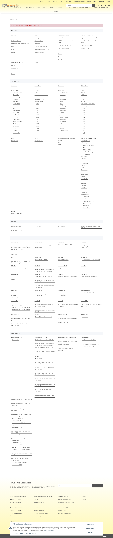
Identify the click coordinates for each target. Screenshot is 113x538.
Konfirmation (16, 115)
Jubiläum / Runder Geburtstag (90, 199)
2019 (37, 112)
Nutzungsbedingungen (64, 51)
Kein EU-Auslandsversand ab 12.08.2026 (18, 253)
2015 (37, 119)
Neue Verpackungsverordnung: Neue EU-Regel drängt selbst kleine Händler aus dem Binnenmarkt (21, 247)
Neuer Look (84, 317)
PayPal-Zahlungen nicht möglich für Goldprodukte (44, 246)
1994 (37, 128)
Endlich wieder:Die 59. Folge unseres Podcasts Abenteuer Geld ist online (44, 270)
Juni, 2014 (37, 274)
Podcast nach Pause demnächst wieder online (21, 278)
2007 (37, 126)
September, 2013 (85, 290)
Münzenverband (39, 40)
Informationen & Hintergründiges (82, 1)
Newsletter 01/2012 (63, 322)
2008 (84, 128)
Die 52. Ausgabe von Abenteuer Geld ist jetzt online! (68, 305)
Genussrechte (15, 298)
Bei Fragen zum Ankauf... (17, 213)
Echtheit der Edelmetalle (41, 46)
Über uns (37, 35)
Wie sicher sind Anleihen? (87, 51)
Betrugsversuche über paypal (89, 276)
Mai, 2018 (60, 257)
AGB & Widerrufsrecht (63, 38)
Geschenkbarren (15, 90)
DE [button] (41, 1)
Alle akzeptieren (90, 524)
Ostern (15, 130)
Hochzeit (15, 101)
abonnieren (98, 485)
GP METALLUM (61, 226)
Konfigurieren (90, 528)
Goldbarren (14, 88)
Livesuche (13, 65)
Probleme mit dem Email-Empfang (21, 309)
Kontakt (109, 1)
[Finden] (93, 5)
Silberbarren (61, 88)
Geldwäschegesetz (39, 52)
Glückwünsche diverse (88, 145)
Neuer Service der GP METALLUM (43, 276)
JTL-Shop (105, 536)
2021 (37, 108)
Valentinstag (16, 97)
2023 (84, 110)
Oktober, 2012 (38, 314)
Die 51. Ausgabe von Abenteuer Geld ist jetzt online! (91, 305)
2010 (37, 121)
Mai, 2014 (60, 274)
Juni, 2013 (37, 300)
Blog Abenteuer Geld (16, 337)
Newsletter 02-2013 (17, 305)
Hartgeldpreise (15, 68)
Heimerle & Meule (16, 226)
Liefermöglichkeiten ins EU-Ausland (67, 337)
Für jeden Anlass (17, 92)
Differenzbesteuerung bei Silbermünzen (41, 294)
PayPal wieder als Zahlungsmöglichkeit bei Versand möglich (21, 262)
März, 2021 (14, 257)
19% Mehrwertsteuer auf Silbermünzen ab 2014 (45, 310)
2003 (84, 132)
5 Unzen (83, 97)
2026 (84, 108)
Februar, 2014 (38, 290)
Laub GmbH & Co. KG (16, 230)
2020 (37, 110)
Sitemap (60, 54)
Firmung (15, 117)
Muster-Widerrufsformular (65, 45)
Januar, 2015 (14, 274)
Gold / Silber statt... (88, 203)
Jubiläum (15, 128)
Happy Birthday (87, 149)
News (94, 1)
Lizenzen (60, 59)
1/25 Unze (37, 88)
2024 (37, 103)
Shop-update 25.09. (63, 268)
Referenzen (38, 43)
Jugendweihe (16, 119)
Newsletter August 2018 (41, 259)
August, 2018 (38, 257)
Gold (59, 142)
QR (58, 56)
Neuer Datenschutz (63, 259)
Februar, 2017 (84, 257)
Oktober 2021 (61, 242)
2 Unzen (83, 92)
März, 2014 (14, 290)
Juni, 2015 (83, 266)
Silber (59, 144)
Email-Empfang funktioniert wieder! (21, 307)
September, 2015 (62, 266)
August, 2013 (14, 300)
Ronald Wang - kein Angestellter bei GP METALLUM (91, 246)
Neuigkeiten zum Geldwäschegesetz (91, 259)
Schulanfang (16, 110)
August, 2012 (84, 314)
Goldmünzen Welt (39, 99)
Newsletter (101, 1)
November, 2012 (15, 314)
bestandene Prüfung (88, 201)
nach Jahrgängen (39, 101)
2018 (37, 115)
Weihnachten (16, 132)
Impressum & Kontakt (18, 533)
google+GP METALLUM (17, 62)
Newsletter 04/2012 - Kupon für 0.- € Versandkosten (20, 324)
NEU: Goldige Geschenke (88, 292)
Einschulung (63, 106)
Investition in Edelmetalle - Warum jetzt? (90, 41)
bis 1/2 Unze (84, 88)
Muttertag (15, 99)
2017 (37, 117)
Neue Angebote (85, 337)
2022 (37, 106)
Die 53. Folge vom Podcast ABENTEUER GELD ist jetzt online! (44, 305)
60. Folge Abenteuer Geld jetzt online (21, 268)
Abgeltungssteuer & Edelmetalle (89, 38)
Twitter (13, 73)
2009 (37, 124)
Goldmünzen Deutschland (41, 94)
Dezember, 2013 (62, 290)
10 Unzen (83, 99)
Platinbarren (14, 140)
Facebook (13, 71)
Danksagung (16, 124)
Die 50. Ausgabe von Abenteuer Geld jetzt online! (20, 319)
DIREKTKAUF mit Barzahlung (42, 49)
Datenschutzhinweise (30, 533)
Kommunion (16, 112)
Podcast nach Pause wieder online (90, 268)
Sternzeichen (86, 154)
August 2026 (14, 242)
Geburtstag (16, 94)
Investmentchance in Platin (65, 244)
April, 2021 (84, 242)
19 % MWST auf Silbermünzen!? (43, 317)
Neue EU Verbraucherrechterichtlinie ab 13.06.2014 (44, 286)
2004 (84, 130)
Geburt (15, 106)
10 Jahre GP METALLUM (88, 262)
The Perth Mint (38, 226)
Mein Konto (56, 1)
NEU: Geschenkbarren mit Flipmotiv (67, 276)
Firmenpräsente (17, 135)
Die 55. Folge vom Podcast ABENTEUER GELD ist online (68, 294)
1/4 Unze (37, 90)
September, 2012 (62, 314)
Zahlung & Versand (66, 1)
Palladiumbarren (39, 140)
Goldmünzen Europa (40, 97)
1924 (37, 130)
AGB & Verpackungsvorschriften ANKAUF (66, 41)
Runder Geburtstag (88, 152)
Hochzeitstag (16, 103)
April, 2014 (84, 274)
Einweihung (16, 126)
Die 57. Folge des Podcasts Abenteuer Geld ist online (44, 281)
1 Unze (36, 92)
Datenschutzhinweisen (49, 530)
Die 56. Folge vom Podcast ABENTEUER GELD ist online (21, 294)
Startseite (48, 1)
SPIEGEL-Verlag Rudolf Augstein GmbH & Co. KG (91, 227)
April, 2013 (60, 300)
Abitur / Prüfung (17, 121)
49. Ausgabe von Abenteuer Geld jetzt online (67, 319)
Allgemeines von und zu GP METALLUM (21, 399)
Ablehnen (90, 532)
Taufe (14, 108)
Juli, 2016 (13, 266)
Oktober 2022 (38, 242)
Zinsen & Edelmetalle (86, 45)
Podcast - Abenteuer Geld (87, 35)
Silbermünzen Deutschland (88, 103)
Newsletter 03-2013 (17, 303)
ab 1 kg (83, 101)
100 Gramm (84, 94)
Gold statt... (86, 147)
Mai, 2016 (37, 266)
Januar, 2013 (84, 300)
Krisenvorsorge (85, 48)
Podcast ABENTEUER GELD (41, 337)
